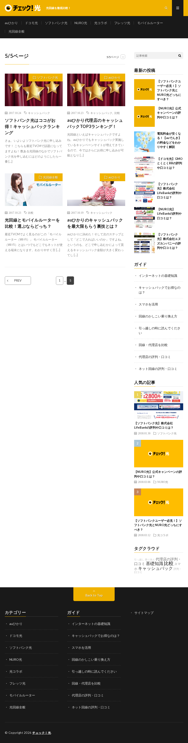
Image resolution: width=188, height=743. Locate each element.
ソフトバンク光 (56, 23)
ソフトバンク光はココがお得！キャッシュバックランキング (32, 126)
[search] (179, 55)
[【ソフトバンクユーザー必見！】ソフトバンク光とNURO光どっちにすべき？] (144, 89)
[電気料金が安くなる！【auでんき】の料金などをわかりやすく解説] (144, 141)
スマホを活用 (148, 304)
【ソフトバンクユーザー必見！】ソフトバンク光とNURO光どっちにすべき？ (169, 90)
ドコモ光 (31, 23)
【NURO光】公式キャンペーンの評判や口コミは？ (169, 112)
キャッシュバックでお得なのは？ (96, 636)
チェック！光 (41, 733)
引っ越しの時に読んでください (94, 671)
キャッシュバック (39, 112)
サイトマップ (144, 613)
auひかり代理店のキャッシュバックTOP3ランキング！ (95, 123)
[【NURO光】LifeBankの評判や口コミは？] (144, 217)
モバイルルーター (150, 23)
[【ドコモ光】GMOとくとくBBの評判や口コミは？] (144, 167)
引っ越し (139, 559)
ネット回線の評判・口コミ (158, 369)
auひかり (11, 23)
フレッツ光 (122, 23)
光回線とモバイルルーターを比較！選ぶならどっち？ (32, 223)
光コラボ (100, 23)
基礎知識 (154, 563)
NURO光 (81, 23)
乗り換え (150, 559)
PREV (18, 280)
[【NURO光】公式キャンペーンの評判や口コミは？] (144, 116)
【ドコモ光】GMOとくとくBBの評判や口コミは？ (169, 163)
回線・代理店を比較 (153, 345)
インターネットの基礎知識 (158, 275)
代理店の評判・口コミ (155, 357)
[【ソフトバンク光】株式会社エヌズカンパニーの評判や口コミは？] (144, 242)
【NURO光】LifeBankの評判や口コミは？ (169, 213)
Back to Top (94, 595)
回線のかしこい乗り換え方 (158, 316)
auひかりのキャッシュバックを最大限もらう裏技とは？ (95, 223)
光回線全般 (16, 31)
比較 (117, 112)
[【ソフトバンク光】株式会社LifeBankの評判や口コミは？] (144, 192)
